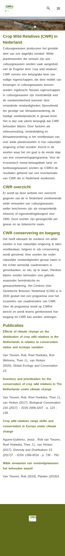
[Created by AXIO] (32, 541)
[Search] (48, 8)
